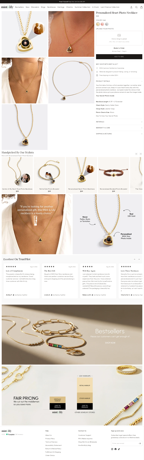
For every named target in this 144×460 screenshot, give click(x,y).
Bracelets (35, 7)
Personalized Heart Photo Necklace (21, 156)
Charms (69, 7)
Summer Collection (82, 7)
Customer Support (84, 435)
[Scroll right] (140, 154)
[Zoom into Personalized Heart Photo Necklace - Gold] (25, 80)
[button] (141, 7)
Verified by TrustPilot (21, 295)
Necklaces (51, 7)
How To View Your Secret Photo (107, 116)
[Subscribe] (140, 443)
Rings (43, 7)
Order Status (50, 455)
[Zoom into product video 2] (71, 34)
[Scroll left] (136, 154)
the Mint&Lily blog (84, 445)
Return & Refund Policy (53, 449)
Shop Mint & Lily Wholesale (87, 442)
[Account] (131, 7)
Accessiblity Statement (53, 445)
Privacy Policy (50, 439)
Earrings (61, 7)
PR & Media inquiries (85, 439)
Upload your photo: (105, 29)
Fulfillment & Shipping (53, 452)
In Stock (95, 7)
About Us (48, 435)
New (27, 7)
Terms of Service (51, 442)
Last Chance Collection (110, 7)
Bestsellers (19, 7)
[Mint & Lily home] (7, 7)
